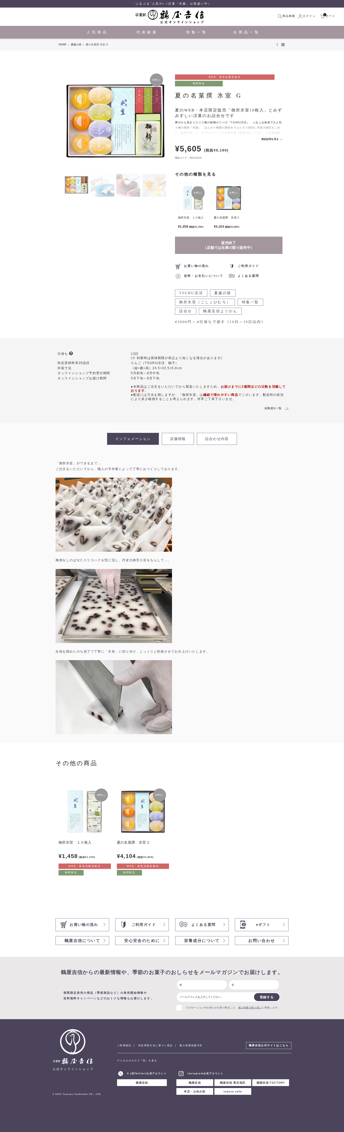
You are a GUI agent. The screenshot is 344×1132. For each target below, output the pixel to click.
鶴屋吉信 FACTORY (271, 1082)
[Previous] (70, 121)
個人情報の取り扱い (250, 1007)
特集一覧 (250, 302)
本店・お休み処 (194, 1091)
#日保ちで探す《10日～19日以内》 (231, 322)
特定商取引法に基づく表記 (155, 1045)
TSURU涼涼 (191, 293)
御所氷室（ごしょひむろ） (205, 302)
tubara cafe (233, 1091)
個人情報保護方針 (191, 1045)
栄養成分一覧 (272, 408)
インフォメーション (133, 439)
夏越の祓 (76, 44)
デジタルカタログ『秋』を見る (137, 1060)
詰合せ (185, 311)
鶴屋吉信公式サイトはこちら (269, 1045)
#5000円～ (185, 322)
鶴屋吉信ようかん (220, 311)
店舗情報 (178, 439)
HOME (62, 44)
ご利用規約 (124, 1045)
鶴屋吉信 (142, 1082)
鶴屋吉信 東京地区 (233, 1082)
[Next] (159, 121)
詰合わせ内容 (217, 439)
